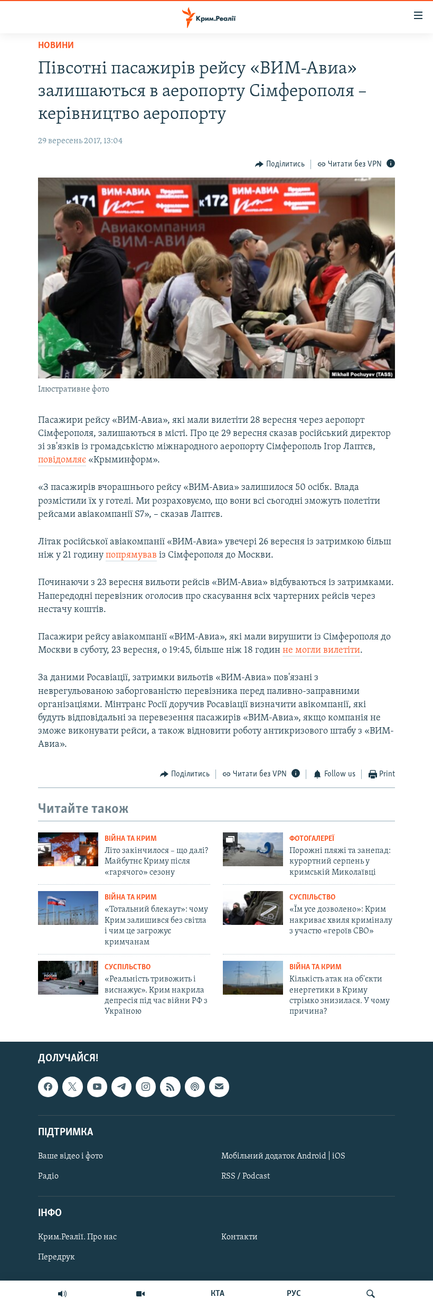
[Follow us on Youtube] (97, 1087)
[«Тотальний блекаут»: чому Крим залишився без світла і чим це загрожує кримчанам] (68, 908)
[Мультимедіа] (140, 1294)
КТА (217, 1294)
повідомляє (62, 460)
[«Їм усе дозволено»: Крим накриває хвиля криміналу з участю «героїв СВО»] (253, 908)
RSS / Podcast (245, 1176)
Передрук (56, 1257)
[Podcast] (195, 1087)
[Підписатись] (219, 1087)
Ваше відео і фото (70, 1156)
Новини (56, 46)
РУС (294, 1294)
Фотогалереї (311, 839)
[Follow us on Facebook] (48, 1087)
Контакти (239, 1237)
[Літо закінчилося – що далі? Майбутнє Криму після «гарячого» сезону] (68, 849)
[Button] (280, 164)
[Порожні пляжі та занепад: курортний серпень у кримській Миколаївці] (253, 849)
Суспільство (312, 898)
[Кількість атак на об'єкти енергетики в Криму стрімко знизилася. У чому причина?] (253, 978)
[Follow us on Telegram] (121, 1087)
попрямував (131, 555)
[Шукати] (371, 1294)
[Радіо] (62, 1294)
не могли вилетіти (321, 650)
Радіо (48, 1176)
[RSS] (170, 1087)
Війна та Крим (131, 839)
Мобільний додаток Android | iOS (283, 1156)
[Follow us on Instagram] (146, 1087)
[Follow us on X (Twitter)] (72, 1087)
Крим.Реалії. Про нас (77, 1237)
